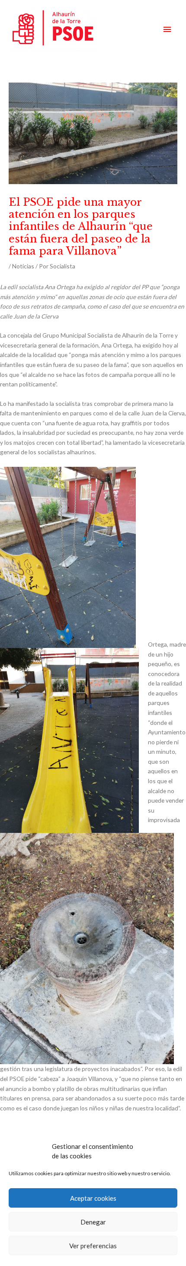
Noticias (23, 266)
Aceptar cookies (93, 1198)
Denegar (93, 1222)
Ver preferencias (93, 1246)
